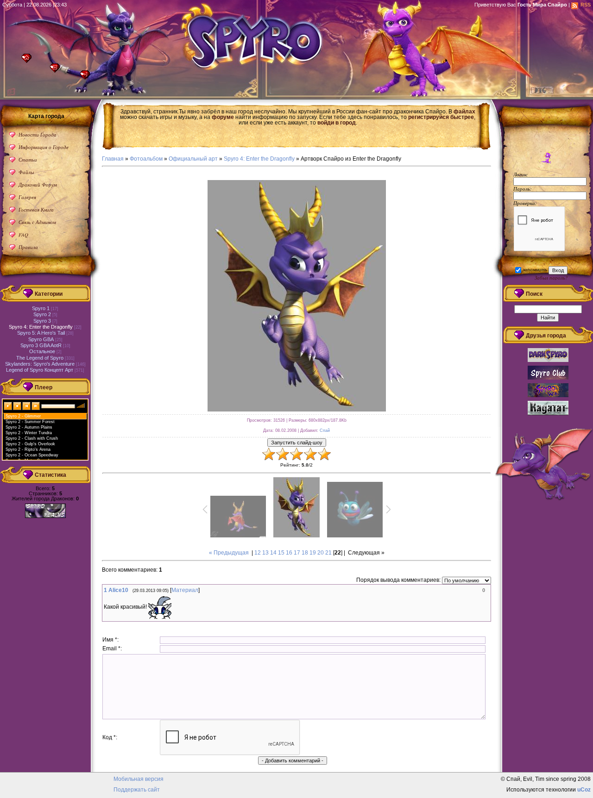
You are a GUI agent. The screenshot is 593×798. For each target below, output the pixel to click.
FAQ (23, 234)
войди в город (336, 122)
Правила (28, 246)
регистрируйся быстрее (441, 117)
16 (289, 552)
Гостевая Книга (36, 209)
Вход (87, 77)
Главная (29, 61)
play (8, 405)
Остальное (42, 351)
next (36, 405)
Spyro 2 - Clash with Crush (32, 438)
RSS (585, 4)
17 (297, 552)
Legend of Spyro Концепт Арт (39, 370)
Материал (184, 590)
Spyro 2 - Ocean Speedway (32, 455)
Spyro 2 (42, 314)
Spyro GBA (41, 339)
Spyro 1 (41, 308)
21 (328, 552)
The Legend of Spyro (39, 358)
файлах (464, 111)
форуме (223, 117)
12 (257, 552)
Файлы (26, 171)
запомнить (535, 269)
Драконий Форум (38, 184)
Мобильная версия (139, 779)
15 (281, 552)
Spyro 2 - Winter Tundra (29, 432)
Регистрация (57, 70)
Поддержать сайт (137, 789)
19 (312, 552)
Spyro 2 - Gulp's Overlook (30, 444)
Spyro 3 (42, 321)
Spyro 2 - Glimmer (23, 416)
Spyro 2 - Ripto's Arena (28, 449)
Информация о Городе (44, 146)
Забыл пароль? (551, 277)
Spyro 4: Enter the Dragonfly (259, 159)
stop (17, 405)
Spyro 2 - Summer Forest (30, 421)
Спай (325, 430)
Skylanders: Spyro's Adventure (40, 364)
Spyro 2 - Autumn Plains (29, 427)
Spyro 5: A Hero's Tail (41, 333)
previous (27, 405)
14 (273, 552)
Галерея (27, 196)
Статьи (28, 159)
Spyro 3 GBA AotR (41, 345)
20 (320, 552)
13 (265, 552)
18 (305, 552)
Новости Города (38, 134)
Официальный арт (193, 159)
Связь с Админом (37, 221)
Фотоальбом (146, 159)
